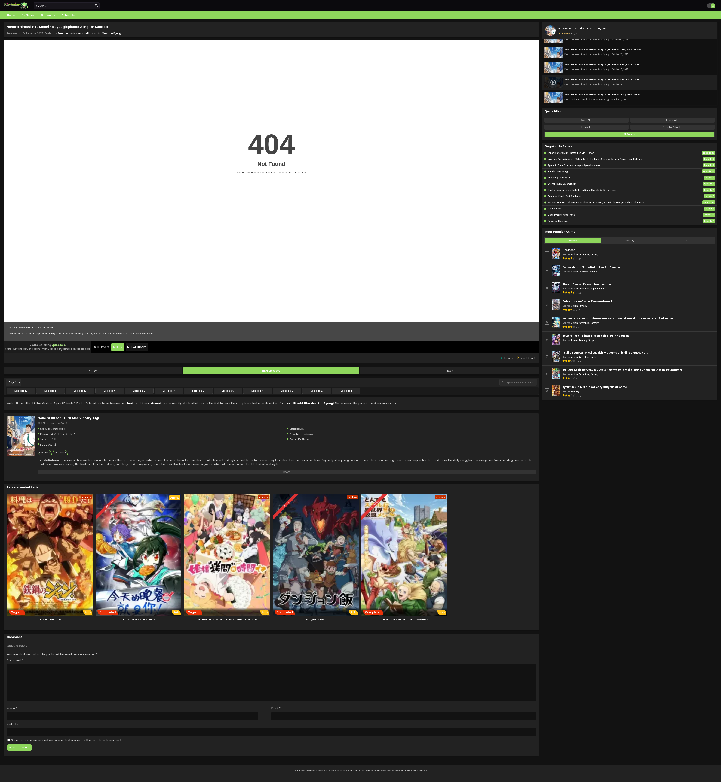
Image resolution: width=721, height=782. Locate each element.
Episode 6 (198, 391)
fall (54, 439)
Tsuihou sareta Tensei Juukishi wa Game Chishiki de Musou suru (605, 352)
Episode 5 (228, 391)
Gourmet (60, 452)
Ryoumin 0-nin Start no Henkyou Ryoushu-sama (594, 387)
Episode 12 (20, 391)
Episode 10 (80, 391)
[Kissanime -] (16, 8)
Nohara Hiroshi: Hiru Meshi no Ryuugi (99, 33)
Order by (671, 127)
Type (585, 127)
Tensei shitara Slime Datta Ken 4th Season (591, 267)
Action (574, 254)
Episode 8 (139, 391)
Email (276, 708)
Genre (585, 120)
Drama (574, 340)
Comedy (44, 452)
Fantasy (595, 254)
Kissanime (157, 403)
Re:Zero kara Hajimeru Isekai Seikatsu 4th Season (595, 336)
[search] (96, 5)
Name (12, 708)
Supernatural (597, 288)
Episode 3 (287, 391)
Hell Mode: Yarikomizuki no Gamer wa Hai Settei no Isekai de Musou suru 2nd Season (618, 318)
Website (12, 724)
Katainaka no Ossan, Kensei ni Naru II (587, 301)
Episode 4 (257, 391)
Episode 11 (50, 391)
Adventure (584, 254)
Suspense (593, 340)
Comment (15, 660)
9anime (62, 33)
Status (671, 120)
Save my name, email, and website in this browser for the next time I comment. (66, 740)
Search (630, 134)
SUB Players (101, 347)
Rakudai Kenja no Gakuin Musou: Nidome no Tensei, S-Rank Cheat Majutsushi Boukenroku (622, 370)
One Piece (568, 250)
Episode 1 (346, 391)
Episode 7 (169, 391)
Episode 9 (110, 391)
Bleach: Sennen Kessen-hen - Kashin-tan (589, 284)
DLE (301, 429)
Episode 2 (317, 391)
